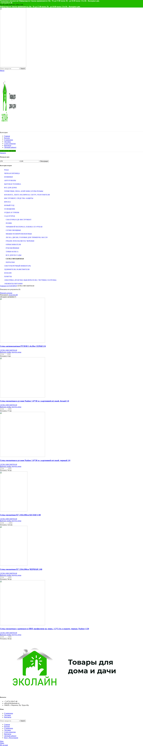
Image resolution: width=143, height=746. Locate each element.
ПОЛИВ (9, 223)
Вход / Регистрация (11, 738)
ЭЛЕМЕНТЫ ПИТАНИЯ (13, 284)
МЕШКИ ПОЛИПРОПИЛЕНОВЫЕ (19, 234)
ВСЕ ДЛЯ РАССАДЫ (13, 255)
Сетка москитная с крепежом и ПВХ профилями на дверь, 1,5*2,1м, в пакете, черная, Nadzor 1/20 (44, 629)
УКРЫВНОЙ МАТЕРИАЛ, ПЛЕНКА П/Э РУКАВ (24, 227)
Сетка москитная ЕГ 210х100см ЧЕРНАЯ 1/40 (21, 569)
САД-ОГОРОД (9, 216)
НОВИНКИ (8, 177)
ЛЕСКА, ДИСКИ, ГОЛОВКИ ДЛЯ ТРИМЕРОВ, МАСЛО (27, 237)
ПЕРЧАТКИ (10, 262)
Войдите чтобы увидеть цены (10, 352)
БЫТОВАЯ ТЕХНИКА (12, 184)
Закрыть (3, 153)
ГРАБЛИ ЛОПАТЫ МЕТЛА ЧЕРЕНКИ (20, 241)
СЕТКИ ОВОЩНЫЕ (13, 230)
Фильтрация (44, 161)
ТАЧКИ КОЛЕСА (12, 252)
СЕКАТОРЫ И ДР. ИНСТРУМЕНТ (18, 219)
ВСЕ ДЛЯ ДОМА (10, 187)
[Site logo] (13, 66)
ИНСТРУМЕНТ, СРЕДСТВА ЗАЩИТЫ (18, 198)
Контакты (7, 717)
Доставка (7, 715)
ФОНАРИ (8, 273)
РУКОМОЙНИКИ (12, 248)
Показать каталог (6, 293)
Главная (3, 286)
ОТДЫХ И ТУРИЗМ (11, 212)
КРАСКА (7, 202)
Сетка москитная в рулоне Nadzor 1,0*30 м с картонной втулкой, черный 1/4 (35, 460)
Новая (6, 170)
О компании (8, 713)
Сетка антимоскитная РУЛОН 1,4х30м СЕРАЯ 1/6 (23, 346)
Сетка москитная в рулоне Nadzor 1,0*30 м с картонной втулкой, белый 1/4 (34, 401)
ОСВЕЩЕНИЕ (9, 209)
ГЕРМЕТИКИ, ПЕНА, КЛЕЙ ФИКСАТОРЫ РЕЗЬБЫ (23, 191)
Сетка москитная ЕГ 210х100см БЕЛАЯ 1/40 (20, 515)
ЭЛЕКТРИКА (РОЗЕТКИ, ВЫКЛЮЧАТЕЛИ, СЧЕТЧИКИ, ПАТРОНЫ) (30, 280)
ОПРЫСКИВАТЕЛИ (13, 244)
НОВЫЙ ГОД (9, 205)
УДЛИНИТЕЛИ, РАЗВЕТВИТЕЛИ (17, 269)
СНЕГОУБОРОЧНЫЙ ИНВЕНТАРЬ (17, 266)
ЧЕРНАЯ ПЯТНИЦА (12, 173)
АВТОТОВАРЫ (10, 180)
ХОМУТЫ (8, 276)
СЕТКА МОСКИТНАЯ (15, 259)
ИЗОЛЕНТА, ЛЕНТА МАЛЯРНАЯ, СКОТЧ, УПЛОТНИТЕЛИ (27, 195)
